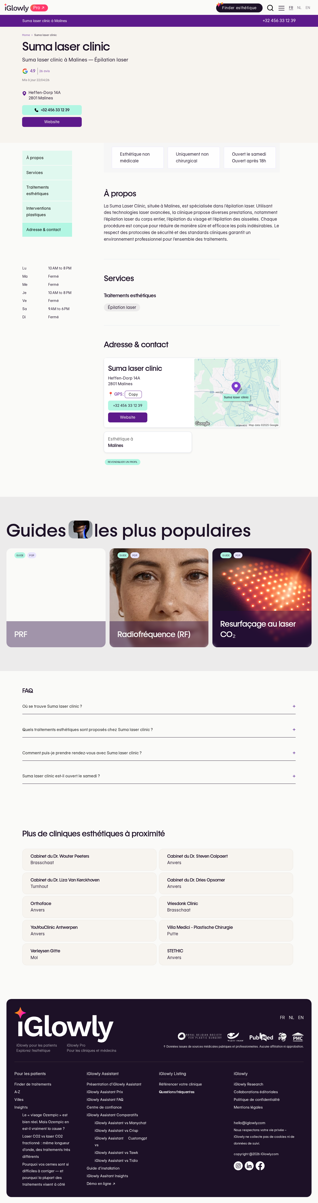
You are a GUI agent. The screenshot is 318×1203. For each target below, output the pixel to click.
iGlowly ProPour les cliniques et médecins (91, 1048)
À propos (34, 157)
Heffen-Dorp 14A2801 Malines (45, 95)
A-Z (17, 1092)
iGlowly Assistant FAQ (105, 1099)
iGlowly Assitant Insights (107, 1176)
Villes (18, 1099)
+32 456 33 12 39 (127, 405)
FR (291, 8)
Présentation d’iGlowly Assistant (114, 1084)
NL (299, 8)
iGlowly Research (248, 1084)
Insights (21, 1107)
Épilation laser (122, 307)
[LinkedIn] (249, 1165)
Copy (133, 394)
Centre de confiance (104, 1107)
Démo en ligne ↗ (101, 1183)
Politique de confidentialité (257, 1099)
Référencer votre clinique (180, 1084)
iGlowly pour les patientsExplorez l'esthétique (36, 1048)
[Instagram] (238, 1165)
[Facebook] (260, 1165)
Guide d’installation (103, 1168)
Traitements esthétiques (37, 190)
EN (308, 8)
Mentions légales (248, 1107)
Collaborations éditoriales (256, 1092)
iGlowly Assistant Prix (105, 1092)
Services (34, 172)
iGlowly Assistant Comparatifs (112, 1115)
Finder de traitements (32, 1084)
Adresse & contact (43, 229)
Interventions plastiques (38, 211)
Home (26, 35)
